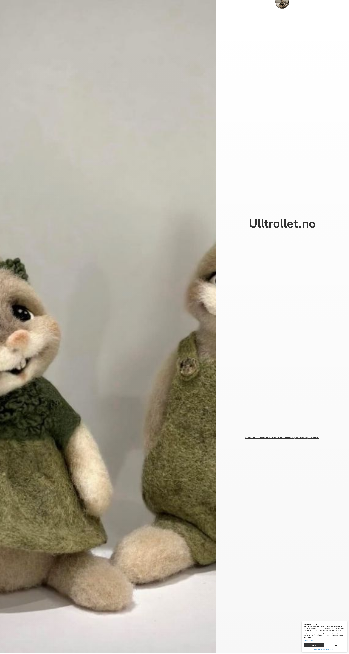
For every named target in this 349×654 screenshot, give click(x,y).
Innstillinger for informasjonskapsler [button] (324, 649)
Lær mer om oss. (308, 640)
